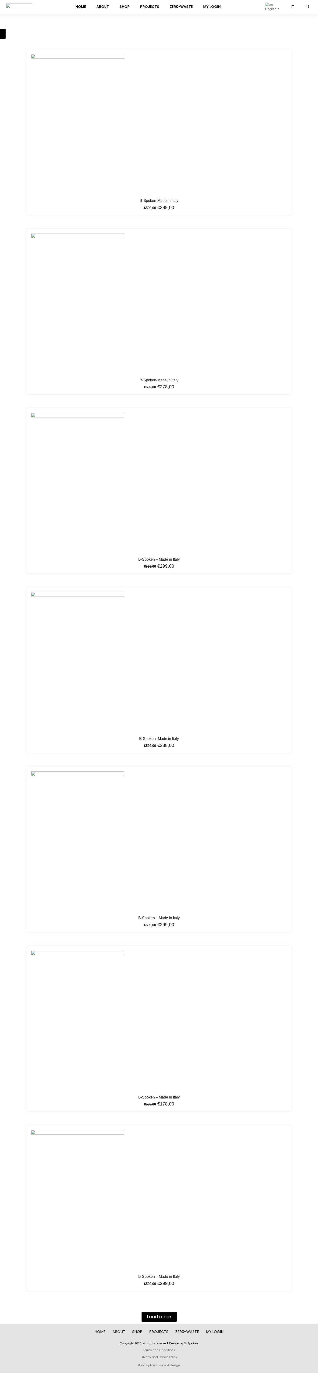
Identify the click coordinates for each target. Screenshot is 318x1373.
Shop (124, 6)
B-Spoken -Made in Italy (159, 739)
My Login (212, 6)
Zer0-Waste (181, 6)
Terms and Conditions (159, 1350)
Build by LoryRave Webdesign (159, 1365)
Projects (149, 6)
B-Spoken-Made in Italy (159, 201)
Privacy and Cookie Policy (159, 1357)
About (102, 6)
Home (80, 6)
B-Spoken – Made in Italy (159, 559)
